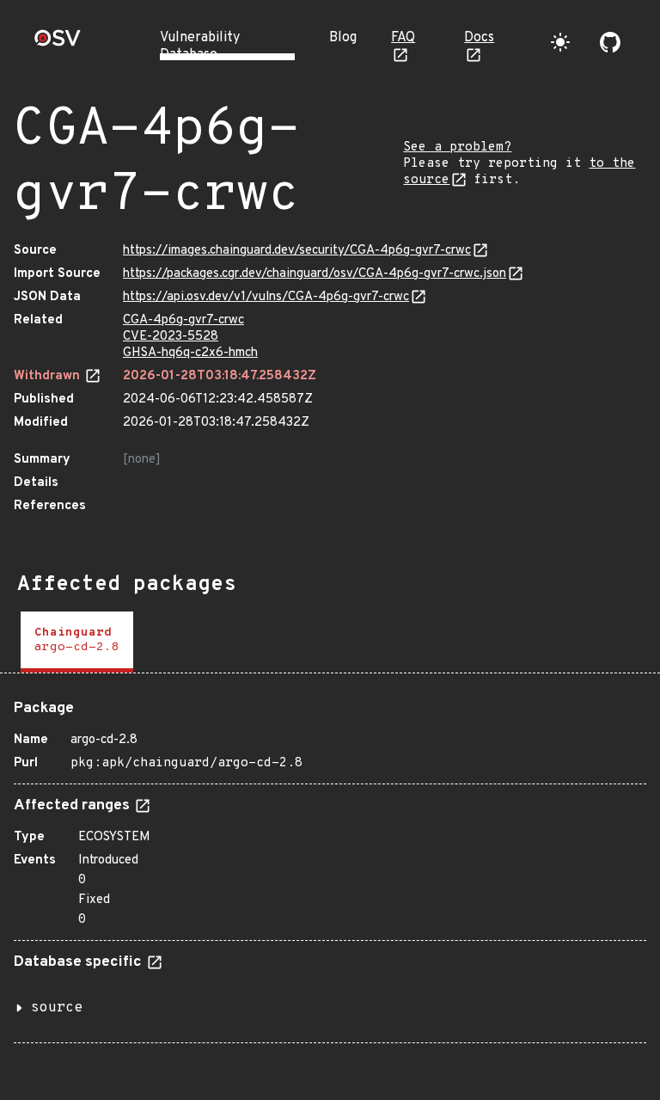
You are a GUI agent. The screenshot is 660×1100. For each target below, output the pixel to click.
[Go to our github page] (610, 42)
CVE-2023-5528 (170, 337)
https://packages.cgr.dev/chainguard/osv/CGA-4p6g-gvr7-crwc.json (314, 274)
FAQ (403, 37)
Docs (479, 37)
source (56, 1008)
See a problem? (457, 147)
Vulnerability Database (200, 46)
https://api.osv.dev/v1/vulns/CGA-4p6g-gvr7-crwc (266, 297)
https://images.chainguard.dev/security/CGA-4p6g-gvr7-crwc (297, 251)
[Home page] (57, 43)
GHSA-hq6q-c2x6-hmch (190, 353)
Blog (343, 37)
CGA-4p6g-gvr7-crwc (183, 320)
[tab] (77, 642)
